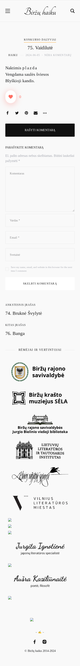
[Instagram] (44, 642)
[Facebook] (7, 113)
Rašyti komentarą (40, 130)
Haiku (13, 55)
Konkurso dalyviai (40, 39)
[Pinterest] (26, 113)
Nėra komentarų (58, 55)
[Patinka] (10, 96)
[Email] (36, 113)
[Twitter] (17, 113)
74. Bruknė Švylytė (23, 313)
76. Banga (15, 333)
